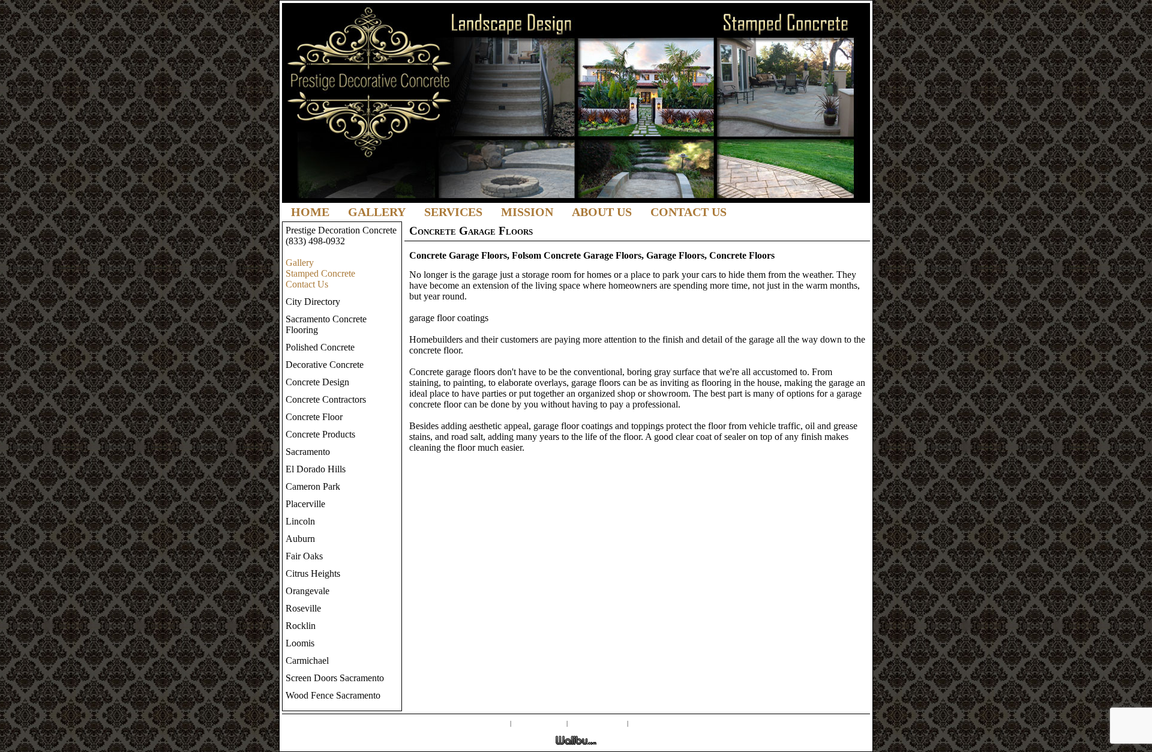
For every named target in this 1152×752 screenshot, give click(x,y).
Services (453, 211)
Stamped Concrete (320, 273)
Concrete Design (317, 382)
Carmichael (307, 660)
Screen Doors (539, 722)
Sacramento (308, 452)
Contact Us (688, 211)
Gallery (377, 211)
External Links (597, 722)
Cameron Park (313, 486)
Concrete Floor (314, 417)
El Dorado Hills (316, 469)
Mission (527, 211)
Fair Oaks (304, 556)
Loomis (300, 643)
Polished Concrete (320, 347)
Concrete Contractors (326, 399)
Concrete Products (320, 434)
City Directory (313, 301)
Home (310, 211)
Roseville (303, 608)
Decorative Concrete (325, 364)
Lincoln (300, 521)
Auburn (300, 539)
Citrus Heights (313, 573)
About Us (602, 211)
